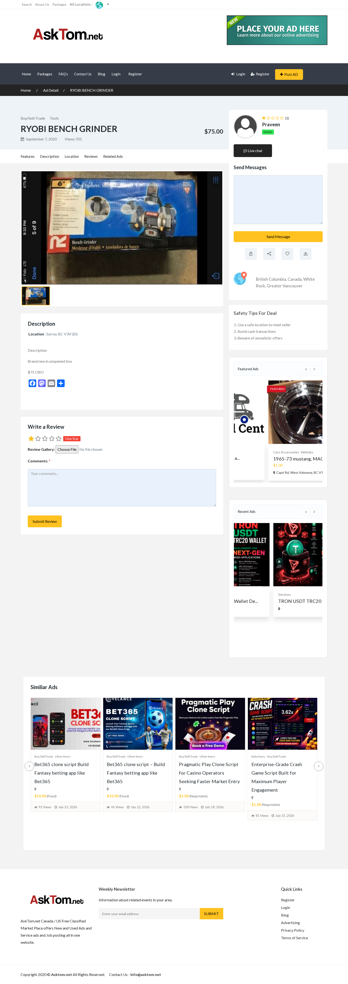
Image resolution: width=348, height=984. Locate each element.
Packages (59, 4)
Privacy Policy (292, 930)
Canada (295, 279)
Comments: (39, 461)
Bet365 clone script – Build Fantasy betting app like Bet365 (136, 772)
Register (135, 74)
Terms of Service (294, 937)
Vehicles (274, 452)
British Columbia (271, 279)
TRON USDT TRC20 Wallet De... (275, 601)
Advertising (290, 922)
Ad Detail (50, 90)
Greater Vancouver (285, 285)
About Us (42, 4)
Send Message (278, 236)
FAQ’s (63, 74)
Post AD (291, 74)
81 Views (262, 815)
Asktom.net (61, 974)
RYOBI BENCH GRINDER (91, 90)
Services (247, 594)
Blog (101, 74)
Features (28, 156)
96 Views (117, 807)
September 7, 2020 (41, 139)
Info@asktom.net (145, 974)
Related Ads (113, 156)
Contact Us (83, 74)
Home (26, 74)
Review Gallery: (41, 449)
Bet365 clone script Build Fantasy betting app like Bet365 (61, 772)
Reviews (91, 156)
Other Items (63, 756)
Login (116, 74)
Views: (73, 139)
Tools (54, 118)
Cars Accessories (253, 452)
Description (49, 156)
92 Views (45, 807)
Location (72, 156)
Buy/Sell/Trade (33, 118)
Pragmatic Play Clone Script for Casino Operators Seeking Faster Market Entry (209, 772)
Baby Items (258, 756)
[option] (278, 431)
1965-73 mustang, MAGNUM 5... (275, 458)
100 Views (190, 807)
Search (27, 4)
